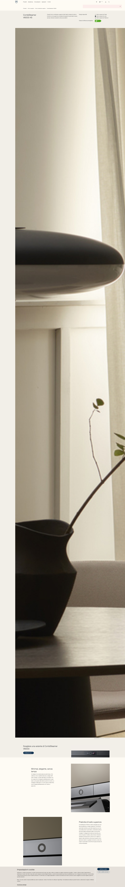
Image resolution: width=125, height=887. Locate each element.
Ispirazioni (44, 2)
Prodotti (25, 2)
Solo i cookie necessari (103, 871)
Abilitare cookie (103, 869)
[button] (90, 751)
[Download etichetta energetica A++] (98, 21)
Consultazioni (37, 2)
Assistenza (30, 2)
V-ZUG (49, 2)
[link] (96, 2)
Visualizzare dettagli (21, 884)
